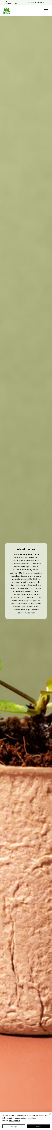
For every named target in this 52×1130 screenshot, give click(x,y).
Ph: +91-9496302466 (11, 2)
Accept (38, 1126)
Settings (14, 1126)
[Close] (49, 1115)
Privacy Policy (14, 1120)
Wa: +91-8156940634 (37, 2)
